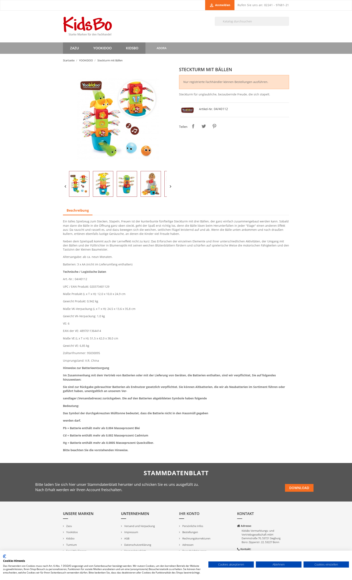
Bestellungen (190, 532)
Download (299, 488)
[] (287, 25)
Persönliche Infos (192, 526)
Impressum (131, 532)
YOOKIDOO (102, 48)
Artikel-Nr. (206, 109)
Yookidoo (72, 532)
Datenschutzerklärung (137, 545)
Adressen (188, 545)
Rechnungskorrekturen (196, 538)
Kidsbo (70, 538)
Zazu (69, 526)
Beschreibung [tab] (78, 210)
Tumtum (71, 545)
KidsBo (132, 48)
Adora (161, 48)
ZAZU (74, 48)
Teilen (193, 126)
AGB (126, 538)
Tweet (204, 126)
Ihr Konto (189, 513)
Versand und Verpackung (139, 526)
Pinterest (214, 126)
